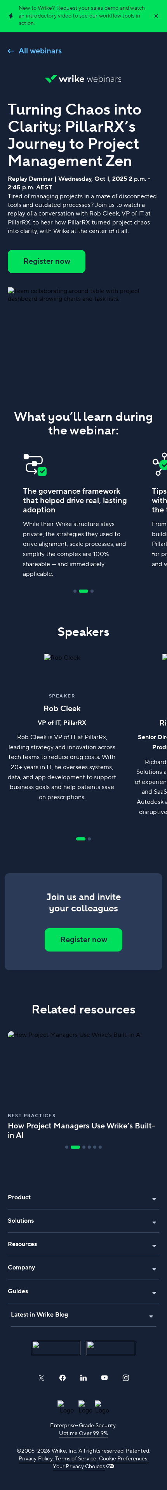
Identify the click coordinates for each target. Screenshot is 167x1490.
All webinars (40, 51)
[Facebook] (62, 1377)
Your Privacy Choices (79, 1466)
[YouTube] (104, 1377)
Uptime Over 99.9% (83, 1433)
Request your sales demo (87, 8)
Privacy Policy (36, 1458)
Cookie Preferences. (123, 1458)
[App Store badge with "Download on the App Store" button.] (56, 1348)
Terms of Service (75, 1458)
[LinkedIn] (83, 1377)
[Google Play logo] (111, 1348)
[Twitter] (41, 1377)
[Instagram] (125, 1377)
